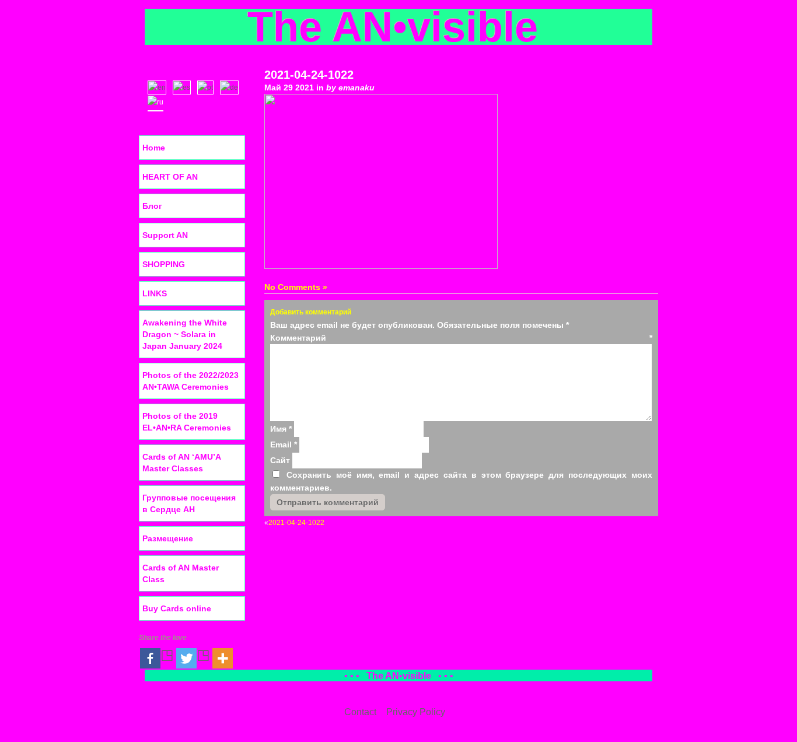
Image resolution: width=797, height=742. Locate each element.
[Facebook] (157, 658)
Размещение (167, 538)
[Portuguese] (208, 86)
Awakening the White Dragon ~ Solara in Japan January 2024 (184, 334)
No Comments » (295, 287)
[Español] (184, 86)
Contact (360, 712)
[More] (222, 658)
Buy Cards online (176, 608)
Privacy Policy (415, 712)
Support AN (165, 235)
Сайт (280, 460)
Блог (152, 206)
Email (283, 444)
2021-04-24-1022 (309, 74)
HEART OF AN (170, 176)
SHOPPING (163, 264)
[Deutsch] (231, 86)
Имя (281, 428)
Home (153, 147)
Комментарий (461, 337)
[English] (159, 86)
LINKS (154, 293)
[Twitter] (193, 658)
